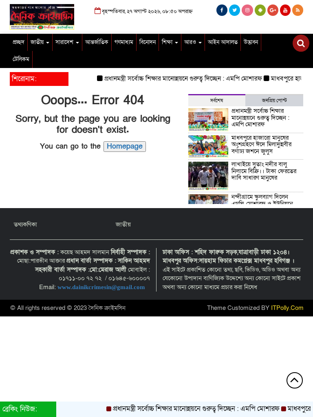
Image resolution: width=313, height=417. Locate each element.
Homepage (125, 146)
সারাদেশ (65, 42)
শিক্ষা (168, 42)
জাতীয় (38, 42)
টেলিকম (21, 59)
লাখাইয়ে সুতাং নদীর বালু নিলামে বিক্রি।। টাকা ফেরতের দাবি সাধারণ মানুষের (263, 171)
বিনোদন (147, 42)
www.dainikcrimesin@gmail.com (102, 287)
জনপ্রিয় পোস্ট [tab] (274, 100)
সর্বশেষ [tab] (216, 100)
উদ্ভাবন (251, 42)
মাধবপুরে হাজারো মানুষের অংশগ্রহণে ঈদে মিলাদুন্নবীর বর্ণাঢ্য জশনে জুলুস (261, 144)
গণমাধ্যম (124, 42)
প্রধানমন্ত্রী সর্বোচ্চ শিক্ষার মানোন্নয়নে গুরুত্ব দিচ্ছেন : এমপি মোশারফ (179, 78)
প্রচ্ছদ (18, 42)
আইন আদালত (223, 42)
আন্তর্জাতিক (96, 42)
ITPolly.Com (287, 308)
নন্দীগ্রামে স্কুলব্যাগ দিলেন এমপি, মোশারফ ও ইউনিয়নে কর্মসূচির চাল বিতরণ (262, 203)
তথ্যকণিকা (25, 224)
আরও (191, 42)
